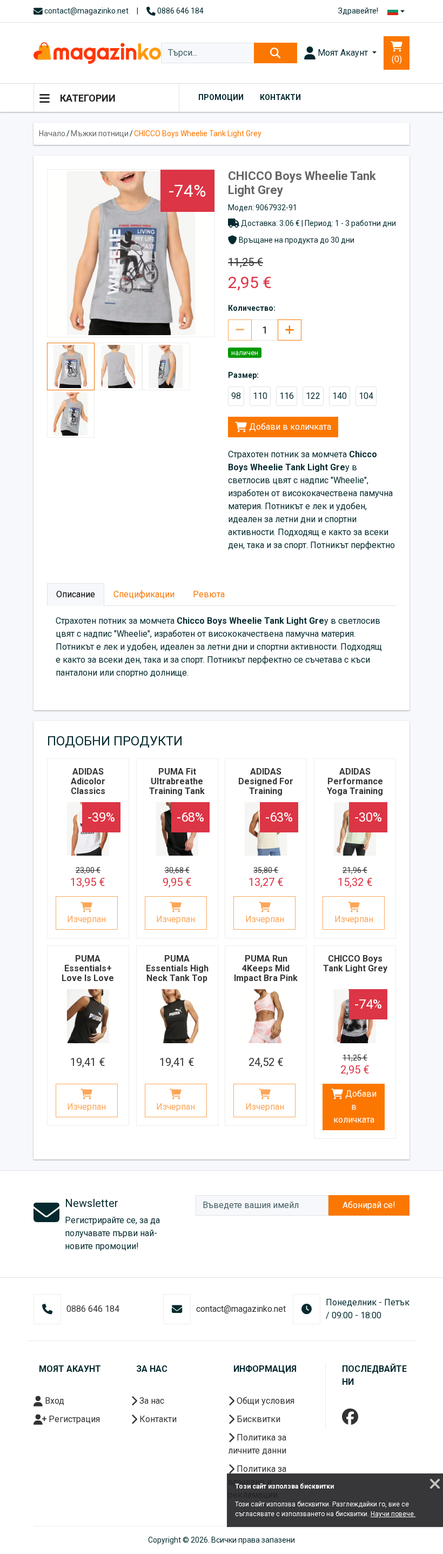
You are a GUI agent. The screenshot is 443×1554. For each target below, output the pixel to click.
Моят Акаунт (343, 53)
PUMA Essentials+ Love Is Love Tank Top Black (88, 973)
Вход (53, 1401)
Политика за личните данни (257, 1444)
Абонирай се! (369, 1205)
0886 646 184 (180, 10)
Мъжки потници (100, 133)
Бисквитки (257, 1419)
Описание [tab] (75, 594)
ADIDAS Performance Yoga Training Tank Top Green (355, 791)
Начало (52, 133)
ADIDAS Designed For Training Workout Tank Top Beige (265, 791)
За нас (150, 1401)
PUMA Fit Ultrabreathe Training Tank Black (177, 786)
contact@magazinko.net (86, 10)
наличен (244, 353)
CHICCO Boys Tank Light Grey (355, 963)
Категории (87, 98)
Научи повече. (393, 1514)
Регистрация (73, 1419)
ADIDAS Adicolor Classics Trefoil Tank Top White (88, 791)
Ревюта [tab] (209, 594)
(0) (397, 59)
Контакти (280, 97)
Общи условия (264, 1401)
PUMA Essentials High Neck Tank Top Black (177, 973)
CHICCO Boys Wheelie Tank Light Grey (197, 133)
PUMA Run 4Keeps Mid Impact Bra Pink (266, 968)
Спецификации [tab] (143, 594)
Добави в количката (289, 427)
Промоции (221, 97)
